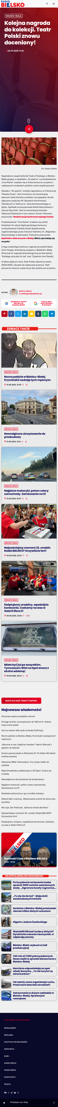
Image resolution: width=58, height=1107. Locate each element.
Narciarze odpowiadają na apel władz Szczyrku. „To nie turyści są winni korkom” (33, 971)
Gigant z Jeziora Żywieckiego (30, 922)
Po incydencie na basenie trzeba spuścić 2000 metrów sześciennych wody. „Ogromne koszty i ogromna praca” (34, 886)
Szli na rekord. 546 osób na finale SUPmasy (22, 730)
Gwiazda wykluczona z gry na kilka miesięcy (22, 793)
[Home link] (12, 4)
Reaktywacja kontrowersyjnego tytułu (33, 217)
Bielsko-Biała (14, 16)
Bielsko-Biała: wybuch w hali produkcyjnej (30, 946)
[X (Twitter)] (8, 1093)
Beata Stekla (25, 291)
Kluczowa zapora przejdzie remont (18, 716)
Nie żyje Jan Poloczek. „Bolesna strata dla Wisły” (25, 807)
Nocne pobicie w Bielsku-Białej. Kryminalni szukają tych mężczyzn (27, 378)
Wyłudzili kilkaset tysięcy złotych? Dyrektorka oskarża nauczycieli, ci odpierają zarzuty (33, 934)
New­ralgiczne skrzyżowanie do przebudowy (24, 435)
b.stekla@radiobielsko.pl (30, 294)
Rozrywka (9, 854)
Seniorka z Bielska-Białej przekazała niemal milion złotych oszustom (34, 910)
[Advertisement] (29, 86)
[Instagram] (15, 1093)
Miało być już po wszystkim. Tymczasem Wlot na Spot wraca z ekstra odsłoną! (26, 668)
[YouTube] (5, 1093)
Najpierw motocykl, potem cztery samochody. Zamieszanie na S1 (26, 492)
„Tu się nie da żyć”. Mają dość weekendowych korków (30, 897)
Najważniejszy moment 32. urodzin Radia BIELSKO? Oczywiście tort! (27, 549)
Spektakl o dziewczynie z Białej (17, 238)
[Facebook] (18, 1093)
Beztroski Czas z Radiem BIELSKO (25, 858)
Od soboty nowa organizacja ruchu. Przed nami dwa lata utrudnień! (34, 983)
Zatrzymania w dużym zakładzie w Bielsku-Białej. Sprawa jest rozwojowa (33, 995)
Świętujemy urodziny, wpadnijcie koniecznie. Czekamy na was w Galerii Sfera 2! (26, 608)
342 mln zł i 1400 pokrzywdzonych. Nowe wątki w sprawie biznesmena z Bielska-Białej (34, 958)
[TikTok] (12, 1093)
